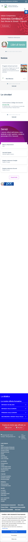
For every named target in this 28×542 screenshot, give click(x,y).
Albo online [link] (3, 495)
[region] (14, 527)
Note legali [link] (17, 509)
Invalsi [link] (2, 453)
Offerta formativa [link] (5, 484)
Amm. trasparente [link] (5, 497)
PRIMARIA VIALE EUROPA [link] (9, 412)
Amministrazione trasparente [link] (8, 504)
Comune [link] (3, 455)
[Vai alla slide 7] (16, 83)
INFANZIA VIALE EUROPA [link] (8, 408)
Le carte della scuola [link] (6, 468)
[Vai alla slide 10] (19, 51)
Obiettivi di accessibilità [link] (7, 509)
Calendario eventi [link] (5, 493)
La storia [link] (3, 471)
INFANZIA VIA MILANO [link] (7, 404)
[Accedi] (26, 1)
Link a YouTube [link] (4, 458)
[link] (26, 12)
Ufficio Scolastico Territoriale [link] (8, 448)
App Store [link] (9, 427)
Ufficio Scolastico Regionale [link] (7, 447)
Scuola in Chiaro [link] (5, 450)
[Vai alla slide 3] (10, 83)
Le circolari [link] (3, 491)
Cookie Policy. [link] (5, 528)
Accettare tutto (14, 531)
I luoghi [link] (2, 464)
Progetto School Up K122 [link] (9, 66)
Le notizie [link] (3, 490)
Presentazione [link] (4, 463)
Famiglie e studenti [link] (5, 477)
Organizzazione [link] (4, 469)
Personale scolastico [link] (6, 476)
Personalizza (14, 535)
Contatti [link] (3, 501)
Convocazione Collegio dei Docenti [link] (12, 102)
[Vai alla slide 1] (7, 83)
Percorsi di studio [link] (5, 479)
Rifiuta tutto (14, 539)
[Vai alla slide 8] (16, 51)
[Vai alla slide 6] (13, 51)
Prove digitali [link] (4, 456)
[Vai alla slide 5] (13, 83)
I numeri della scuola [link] (6, 466)
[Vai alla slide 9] (19, 83)
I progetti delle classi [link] (6, 485)
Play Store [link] (20, 427)
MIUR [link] (2, 445)
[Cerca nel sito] (25, 9)
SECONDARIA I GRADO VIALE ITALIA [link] (12, 416)
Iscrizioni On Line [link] (5, 452)
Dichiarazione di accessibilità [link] (17, 507)
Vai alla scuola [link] (5, 26)
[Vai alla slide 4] (10, 51)
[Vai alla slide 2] (7, 51)
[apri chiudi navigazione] (2, 6)
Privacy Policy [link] (4, 507)
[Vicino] (26, 513)
